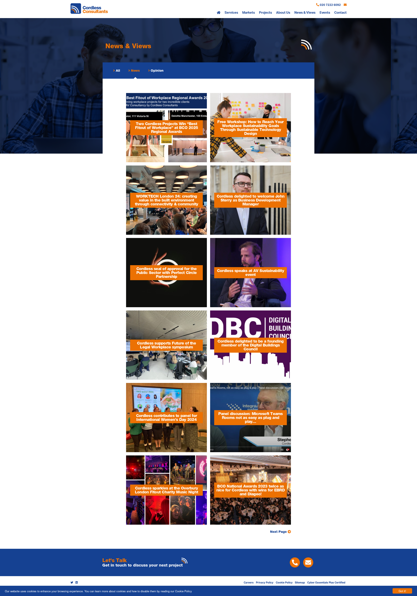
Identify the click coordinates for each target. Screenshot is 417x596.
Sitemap (300, 582)
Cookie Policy (183, 591)
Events (325, 12)
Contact (340, 12)
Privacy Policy (264, 582)
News (135, 70)
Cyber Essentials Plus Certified (326, 582)
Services (231, 12)
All (117, 70)
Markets (248, 12)
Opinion (157, 70)
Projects (265, 12)
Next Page (279, 532)
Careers (249, 582)
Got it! (402, 591)
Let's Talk (114, 560)
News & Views (305, 12)
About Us (283, 12)
